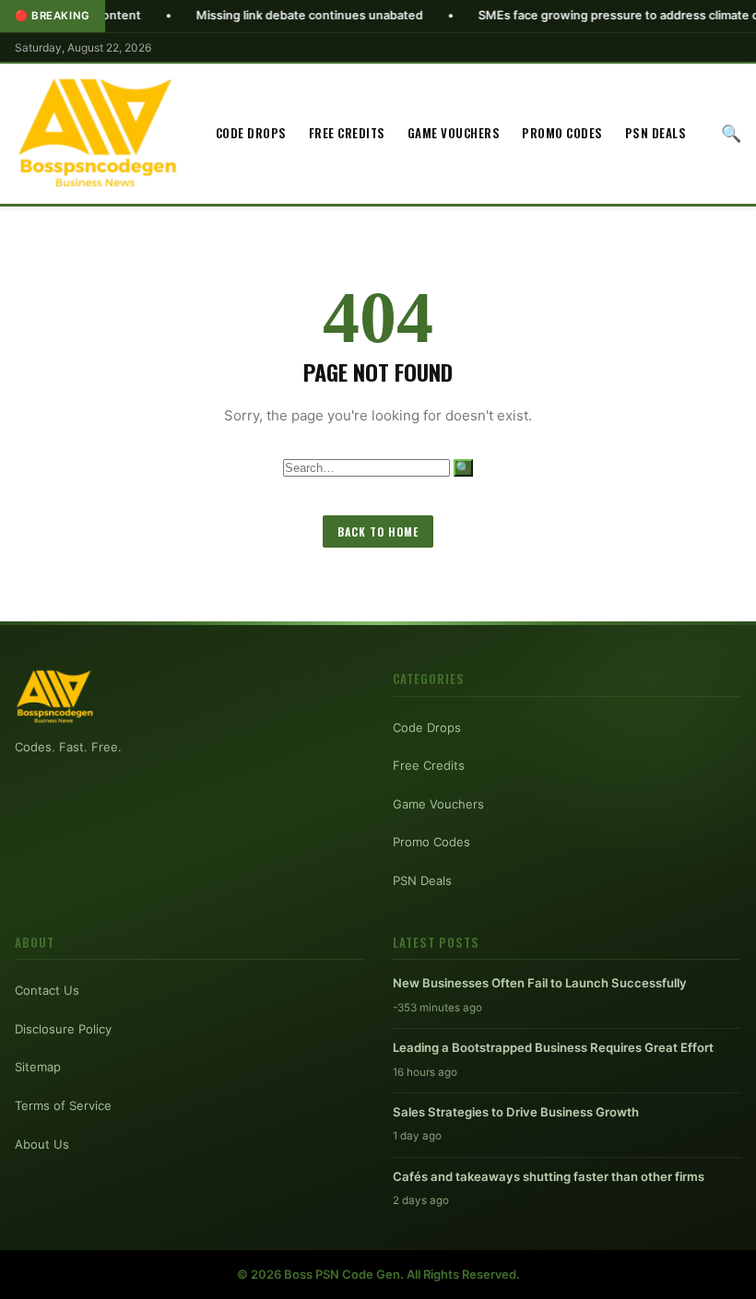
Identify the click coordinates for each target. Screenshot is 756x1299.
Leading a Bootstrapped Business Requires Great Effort (553, 1047)
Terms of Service (63, 1105)
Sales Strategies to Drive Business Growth (516, 1111)
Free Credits (347, 133)
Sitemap (38, 1066)
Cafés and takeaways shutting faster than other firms (548, 1176)
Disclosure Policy (63, 1028)
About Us (42, 1144)
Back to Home (378, 531)
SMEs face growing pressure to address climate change (595, 15)
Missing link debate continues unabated (268, 15)
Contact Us (47, 990)
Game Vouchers (454, 133)
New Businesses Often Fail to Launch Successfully (540, 982)
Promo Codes (562, 133)
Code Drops (251, 133)
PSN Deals (656, 133)
